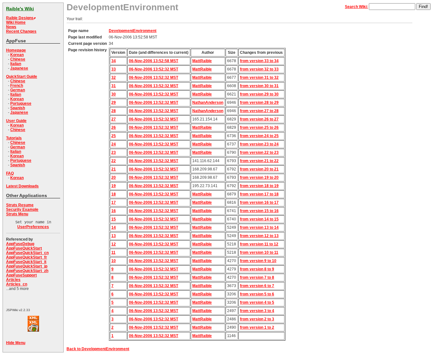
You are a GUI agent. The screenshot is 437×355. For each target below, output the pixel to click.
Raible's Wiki (20, 8)
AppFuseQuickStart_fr (26, 257)
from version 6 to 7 (257, 286)
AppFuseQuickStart (24, 248)
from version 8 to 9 (257, 269)
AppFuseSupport (21, 275)
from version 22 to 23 (259, 152)
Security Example (22, 209)
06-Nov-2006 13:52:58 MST (153, 61)
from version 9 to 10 (258, 261)
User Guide (16, 121)
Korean (17, 55)
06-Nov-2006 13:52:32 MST (153, 69)
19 (113, 186)
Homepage (16, 50)
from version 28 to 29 (259, 102)
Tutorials (14, 138)
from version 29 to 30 (259, 94)
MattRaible (202, 61)
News (11, 27)
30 (113, 94)
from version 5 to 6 (257, 294)
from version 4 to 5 (257, 302)
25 (113, 136)
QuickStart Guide (21, 76)
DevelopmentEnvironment (132, 31)
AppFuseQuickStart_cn (27, 253)
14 (113, 227)
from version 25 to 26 (259, 127)
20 (113, 177)
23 (113, 152)
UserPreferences (33, 227)
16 (113, 211)
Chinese (17, 59)
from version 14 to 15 (259, 219)
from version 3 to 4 (257, 311)
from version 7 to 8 (257, 277)
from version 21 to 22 (259, 161)
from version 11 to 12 (259, 244)
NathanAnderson (207, 102)
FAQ (10, 173)
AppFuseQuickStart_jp (26, 266)
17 (113, 202)
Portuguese (20, 103)
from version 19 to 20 (259, 177)
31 (113, 86)
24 (113, 144)
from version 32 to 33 (259, 69)
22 (113, 161)
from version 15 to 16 (259, 211)
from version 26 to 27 (259, 119)
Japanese (19, 68)
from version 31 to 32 (259, 77)
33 (113, 69)
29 (113, 102)
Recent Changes (21, 31)
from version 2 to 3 (257, 319)
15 (113, 219)
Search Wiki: (356, 6)
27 (113, 119)
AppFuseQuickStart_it (26, 262)
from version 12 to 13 (259, 236)
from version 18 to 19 (259, 186)
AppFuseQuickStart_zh (27, 270)
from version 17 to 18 (259, 194)
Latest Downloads (22, 186)
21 (113, 169)
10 (113, 261)
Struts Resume (20, 205)
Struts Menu (17, 214)
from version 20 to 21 (259, 169)
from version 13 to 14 (259, 227)
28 (113, 111)
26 (113, 127)
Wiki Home (16, 22)
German (17, 90)
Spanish (17, 108)
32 (113, 77)
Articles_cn (16, 284)
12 (113, 244)
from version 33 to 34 (259, 61)
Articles (13, 279)
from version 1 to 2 (257, 327)
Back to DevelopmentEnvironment (98, 349)
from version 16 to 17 (259, 202)
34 (113, 61)
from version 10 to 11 (259, 252)
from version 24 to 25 (259, 136)
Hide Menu (15, 343)
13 (113, 236)
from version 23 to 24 (259, 144)
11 (113, 252)
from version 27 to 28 (259, 111)
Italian (15, 64)
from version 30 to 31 (259, 86)
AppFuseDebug (20, 244)
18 (113, 194)
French (16, 85)
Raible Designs (20, 18)
